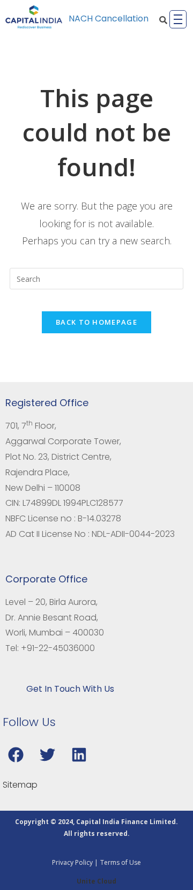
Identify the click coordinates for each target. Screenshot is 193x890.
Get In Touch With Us (70, 689)
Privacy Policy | (75, 862)
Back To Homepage (96, 322)
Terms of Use (120, 862)
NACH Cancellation (109, 18)
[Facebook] (15, 754)
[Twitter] (47, 754)
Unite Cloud (96, 881)
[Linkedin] (78, 754)
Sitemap (20, 785)
